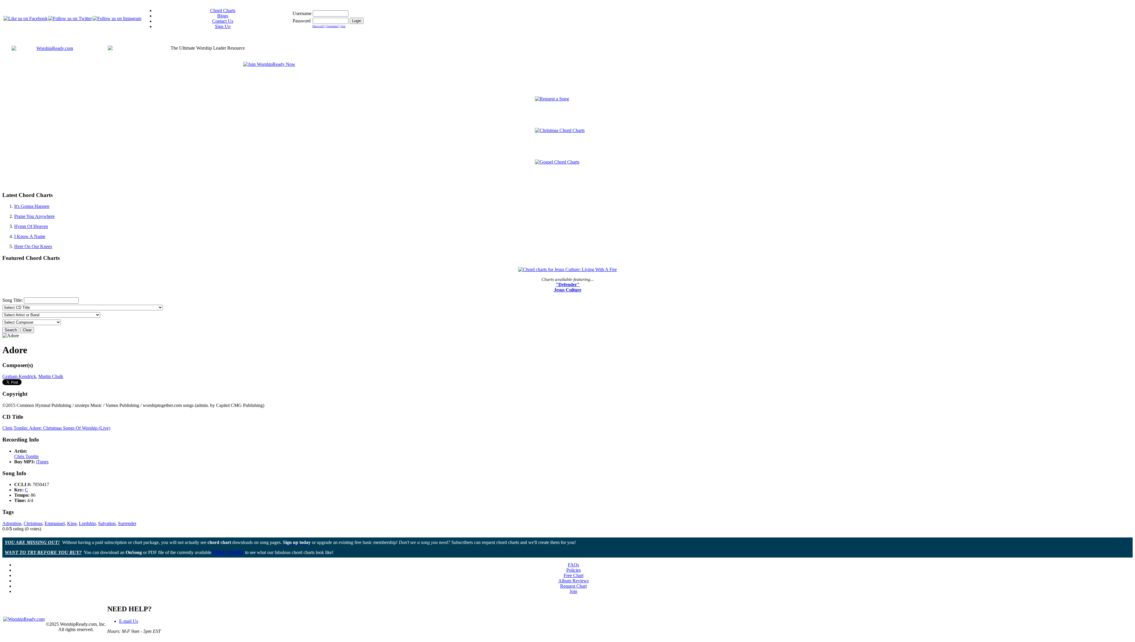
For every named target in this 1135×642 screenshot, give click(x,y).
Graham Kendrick (19, 376)
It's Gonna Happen (31, 206)
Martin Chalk (50, 376)
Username (302, 13)
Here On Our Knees (33, 246)
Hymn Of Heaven (31, 226)
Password (302, 20)
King (72, 523)
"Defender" (568, 284)
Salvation (107, 523)
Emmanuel (55, 523)
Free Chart (573, 575)
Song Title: (13, 300)
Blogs (222, 15)
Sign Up (223, 26)
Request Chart (573, 586)
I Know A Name (29, 236)
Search (11, 330)
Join (343, 26)
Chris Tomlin (26, 456)
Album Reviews (573, 580)
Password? (318, 26)
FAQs (573, 564)
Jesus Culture (567, 289)
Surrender (127, 523)
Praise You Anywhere (34, 216)
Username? (332, 26)
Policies (573, 570)
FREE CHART (228, 552)
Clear (27, 330)
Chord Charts (222, 10)
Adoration (11, 523)
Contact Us (222, 21)
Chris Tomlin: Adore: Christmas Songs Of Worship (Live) (56, 428)
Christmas (33, 523)
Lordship (87, 523)
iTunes (42, 461)
